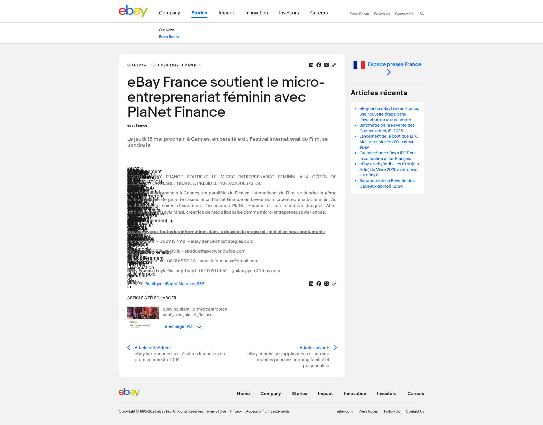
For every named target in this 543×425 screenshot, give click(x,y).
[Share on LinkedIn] (311, 64)
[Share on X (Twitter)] (326, 64)
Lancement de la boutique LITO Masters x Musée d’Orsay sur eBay (389, 142)
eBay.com (345, 411)
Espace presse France (394, 64)
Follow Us (392, 411)
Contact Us (415, 411)
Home (243, 393)
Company (270, 393)
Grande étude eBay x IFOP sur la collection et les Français (387, 155)
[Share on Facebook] (318, 64)
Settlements (280, 411)
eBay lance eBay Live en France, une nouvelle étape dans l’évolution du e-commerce (389, 114)
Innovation (355, 393)
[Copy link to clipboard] (334, 64)
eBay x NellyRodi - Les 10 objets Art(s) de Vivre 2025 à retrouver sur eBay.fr (389, 169)
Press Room (368, 411)
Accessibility (256, 411)
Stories (299, 393)
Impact (325, 393)
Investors (387, 393)
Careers (416, 393)
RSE (200, 284)
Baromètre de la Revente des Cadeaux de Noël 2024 (387, 183)
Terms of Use (215, 411)
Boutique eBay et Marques (170, 284)
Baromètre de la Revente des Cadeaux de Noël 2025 (387, 128)
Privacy (236, 411)
